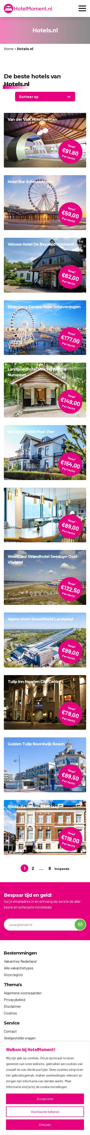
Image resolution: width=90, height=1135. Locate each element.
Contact (10, 1031)
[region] (45, 1088)
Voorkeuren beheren (45, 1112)
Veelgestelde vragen (20, 1038)
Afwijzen (45, 1125)
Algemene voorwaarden (23, 992)
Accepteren (45, 1099)
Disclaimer (12, 1006)
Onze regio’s (13, 974)
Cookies (10, 1013)
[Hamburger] (82, 8)
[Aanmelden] (80, 924)
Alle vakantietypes (18, 968)
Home (8, 48)
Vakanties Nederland (20, 961)
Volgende (61, 869)
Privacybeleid (14, 999)
